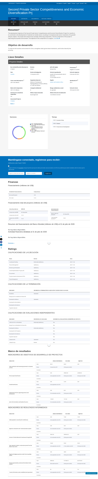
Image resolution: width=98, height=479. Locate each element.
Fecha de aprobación (55, 72)
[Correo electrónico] (1, 236)
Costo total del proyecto (17, 80)
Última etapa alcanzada (36, 92)
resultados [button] (56, 22)
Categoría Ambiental (35, 88)
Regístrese (48, 173)
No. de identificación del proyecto (19, 67)
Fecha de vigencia (74, 72)
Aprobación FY (74, 80)
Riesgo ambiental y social (56, 88)
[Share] (1, 242)
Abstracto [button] (13, 22)
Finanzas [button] (35, 22)
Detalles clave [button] (24, 22)
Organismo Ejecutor (35, 80)
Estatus (32, 67)
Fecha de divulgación (35, 72)
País (11, 72)
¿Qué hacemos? (11, 3)
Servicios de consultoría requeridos (16, 93)
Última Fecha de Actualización (58, 92)
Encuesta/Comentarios (91, 473)
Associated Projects (15, 99)
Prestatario (73, 67)
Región (52, 80)
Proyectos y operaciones (21, 3)
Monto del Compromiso (16, 88)
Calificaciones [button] (45, 22)
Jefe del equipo (54, 67)
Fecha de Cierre (74, 88)
